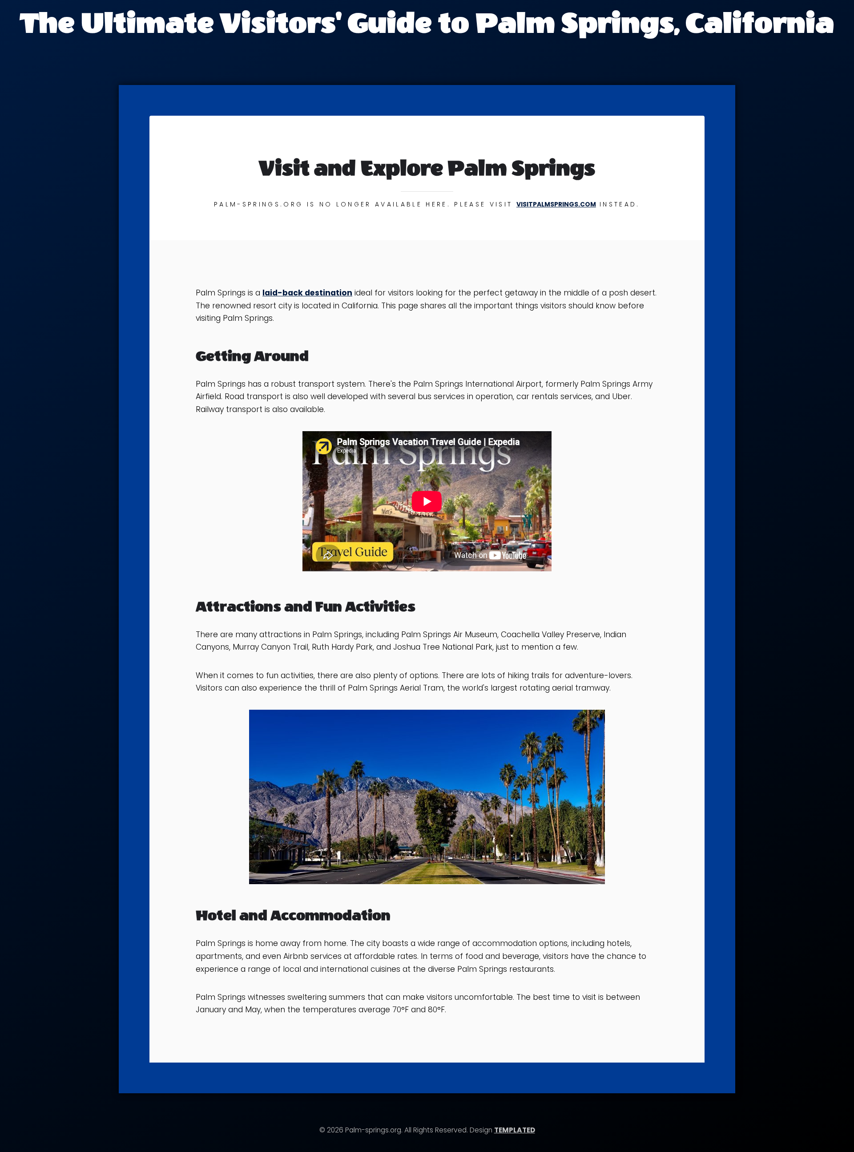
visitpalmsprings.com (556, 204)
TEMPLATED (514, 1130)
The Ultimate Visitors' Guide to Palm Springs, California (427, 23)
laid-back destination (307, 292)
